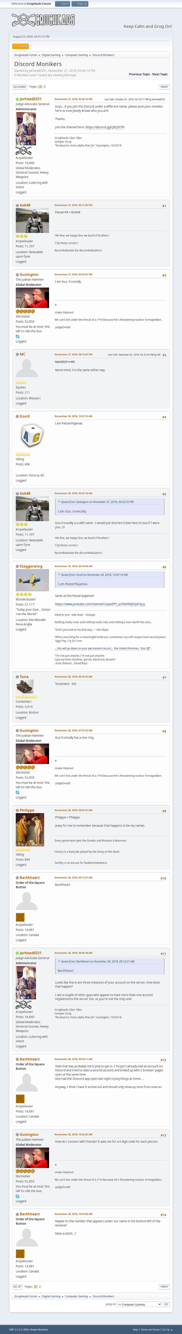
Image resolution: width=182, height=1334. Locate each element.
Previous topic (139, 74)
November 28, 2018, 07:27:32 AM (73, 730)
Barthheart (30, 877)
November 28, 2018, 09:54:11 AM (73, 1059)
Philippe (27, 810)
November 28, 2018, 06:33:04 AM (73, 566)
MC (22, 354)
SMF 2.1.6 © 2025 (19, 1329)
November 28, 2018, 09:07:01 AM (73, 810)
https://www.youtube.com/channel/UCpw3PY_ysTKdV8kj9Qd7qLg (100, 604)
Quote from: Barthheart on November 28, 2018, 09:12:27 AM (97, 961)
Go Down (19, 86)
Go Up (17, 1286)
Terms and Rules (150, 1329)
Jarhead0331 (31, 98)
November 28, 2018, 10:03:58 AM (73, 1214)
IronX (25, 416)
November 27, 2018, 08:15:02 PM (73, 354)
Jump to (110, 1304)
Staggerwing (31, 566)
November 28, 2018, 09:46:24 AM (73, 952)
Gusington (29, 274)
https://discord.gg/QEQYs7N (105, 127)
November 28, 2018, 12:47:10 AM (73, 416)
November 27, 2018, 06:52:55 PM (73, 274)
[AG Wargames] (17, 470)
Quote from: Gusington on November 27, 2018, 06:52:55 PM (97, 502)
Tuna (24, 676)
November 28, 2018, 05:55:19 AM (73, 493)
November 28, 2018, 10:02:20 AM (73, 1134)
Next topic (160, 74)
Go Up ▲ (167, 1329)
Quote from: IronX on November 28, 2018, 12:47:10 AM (94, 575)
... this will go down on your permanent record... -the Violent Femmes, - (103, 648)
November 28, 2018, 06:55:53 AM (73, 676)
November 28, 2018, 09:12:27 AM (73, 877)
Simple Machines (39, 1329)
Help (135, 1329)
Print (164, 86)
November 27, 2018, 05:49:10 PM (73, 99)
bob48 (25, 205)
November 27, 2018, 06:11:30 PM (73, 205)
